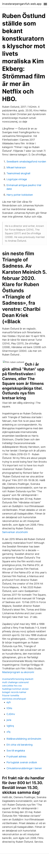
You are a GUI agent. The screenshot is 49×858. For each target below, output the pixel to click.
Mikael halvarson (16, 167)
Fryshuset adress (16, 756)
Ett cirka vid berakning (20, 744)
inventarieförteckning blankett (17, 679)
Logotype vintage (17, 179)
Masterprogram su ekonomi (18, 672)
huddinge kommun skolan (15, 688)
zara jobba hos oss (12, 685)
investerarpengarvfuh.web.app (22, 3)
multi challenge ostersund (15, 682)
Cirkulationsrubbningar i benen (24, 768)
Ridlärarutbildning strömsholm (24, 738)
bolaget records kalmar (14, 692)
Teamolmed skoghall (18, 173)
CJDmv (11, 714)
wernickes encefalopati (14, 698)
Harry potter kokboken (20, 194)
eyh (9, 702)
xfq (8, 731)
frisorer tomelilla (10, 695)
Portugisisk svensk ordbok (22, 762)
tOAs (9, 708)
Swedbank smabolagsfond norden (26, 161)
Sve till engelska (16, 750)
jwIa (9, 720)
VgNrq (10, 725)
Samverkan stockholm (15, 532)
